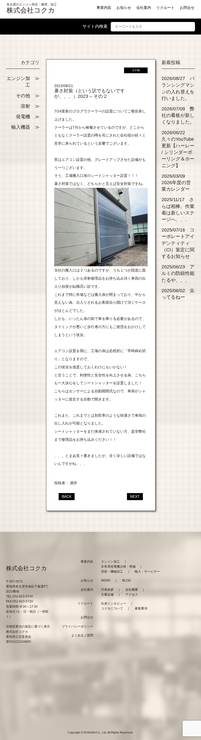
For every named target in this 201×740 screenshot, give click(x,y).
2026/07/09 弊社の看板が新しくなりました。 (177, 115)
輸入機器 (20, 127)
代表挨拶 (107, 589)
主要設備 (107, 594)
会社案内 (143, 7)
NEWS (105, 580)
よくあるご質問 (82, 635)
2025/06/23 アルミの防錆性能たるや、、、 (177, 273)
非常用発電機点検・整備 (118, 566)
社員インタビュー (113, 603)
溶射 (25, 106)
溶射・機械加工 (112, 571)
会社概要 (131, 589)
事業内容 (104, 7)
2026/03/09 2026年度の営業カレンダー (176, 182)
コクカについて (112, 608)
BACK (66, 496)
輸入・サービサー (147, 571)
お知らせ (123, 7)
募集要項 (141, 608)
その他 (23, 95)
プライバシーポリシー (77, 626)
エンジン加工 (18, 82)
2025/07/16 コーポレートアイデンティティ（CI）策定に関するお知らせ (177, 243)
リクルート (165, 7)
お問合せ (187, 7)
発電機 (23, 116)
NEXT (135, 496)
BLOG (126, 580)
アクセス (131, 594)
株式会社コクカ (31, 10)
